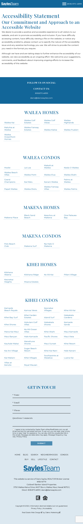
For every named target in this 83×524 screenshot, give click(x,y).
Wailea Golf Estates (29, 121)
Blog (25, 455)
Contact (54, 459)
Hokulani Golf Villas (30, 323)
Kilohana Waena (8, 273)
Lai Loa (27, 168)
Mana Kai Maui (11, 332)
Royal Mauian (30, 365)
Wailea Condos (41, 157)
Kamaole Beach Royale (11, 309)
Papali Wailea (10, 189)
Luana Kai (68, 358)
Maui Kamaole (71, 332)
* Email (16, 403)
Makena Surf (30, 246)
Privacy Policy (21, 437)
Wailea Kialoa (50, 130)
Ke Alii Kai (48, 274)
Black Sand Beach (29, 216)
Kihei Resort (69, 343)
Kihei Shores (10, 324)
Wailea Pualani (71, 130)
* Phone (16, 410)
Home (17, 455)
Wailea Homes (41, 112)
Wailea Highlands (69, 121)
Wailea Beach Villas (11, 173)
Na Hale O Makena (49, 245)
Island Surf (49, 317)
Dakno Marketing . (53, 512)
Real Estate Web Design (31, 512)
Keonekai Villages (48, 309)
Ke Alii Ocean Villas (30, 330)
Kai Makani (9, 358)
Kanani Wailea (51, 182)
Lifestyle (42, 459)
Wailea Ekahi (70, 175)
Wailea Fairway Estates (31, 128)
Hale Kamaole (31, 336)
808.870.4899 (41, 93)
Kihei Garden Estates (30, 316)
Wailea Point (30, 175)
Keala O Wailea (71, 168)
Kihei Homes (42, 264)
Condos (64, 455)
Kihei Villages (30, 358)
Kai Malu (28, 182)
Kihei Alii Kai (69, 310)
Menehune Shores (29, 342)
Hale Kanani (70, 351)
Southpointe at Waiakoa (51, 356)
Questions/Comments (23, 418)
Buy (26, 459)
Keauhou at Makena (49, 216)
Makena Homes (41, 207)
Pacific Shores (50, 336)
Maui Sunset (50, 343)
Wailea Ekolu (30, 189)
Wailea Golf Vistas (49, 121)
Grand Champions (9, 180)
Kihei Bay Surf (11, 317)
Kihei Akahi (49, 332)
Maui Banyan (10, 336)
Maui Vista (69, 336)
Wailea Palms (70, 189)
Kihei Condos (41, 300)
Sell (33, 459)
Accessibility (47, 508)
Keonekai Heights (8, 280)
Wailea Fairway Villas (51, 188)
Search (34, 455)
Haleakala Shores (49, 323)
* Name (16, 395)
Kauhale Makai (11, 343)
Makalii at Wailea (48, 166)
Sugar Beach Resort (30, 349)
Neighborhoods (49, 455)
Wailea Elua (49, 175)
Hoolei (7, 168)
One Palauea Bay (70, 216)
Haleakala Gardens (69, 316)
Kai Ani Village (11, 351)
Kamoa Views (30, 310)
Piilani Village (70, 274)
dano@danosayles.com (41, 98)
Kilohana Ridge (31, 274)
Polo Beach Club (9, 245)
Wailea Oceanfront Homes (9, 136)
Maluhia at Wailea (9, 128)
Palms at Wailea (68, 180)
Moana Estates (31, 282)
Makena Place (11, 217)
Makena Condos (41, 236)
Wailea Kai (9, 122)
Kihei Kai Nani (50, 351)
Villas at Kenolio (8, 363)
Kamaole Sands (68, 323)
